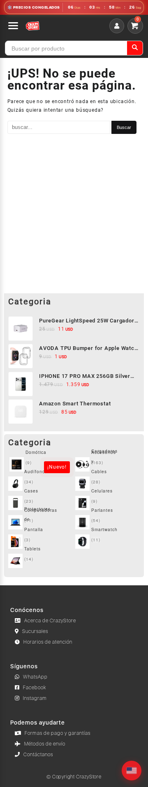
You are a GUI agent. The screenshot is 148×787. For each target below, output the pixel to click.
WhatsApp (35, 677)
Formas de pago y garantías (57, 733)
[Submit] (135, 48)
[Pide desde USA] (131, 770)
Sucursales (35, 631)
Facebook (34, 687)
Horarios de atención (47, 642)
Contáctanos (38, 754)
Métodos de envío (44, 744)
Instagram (35, 698)
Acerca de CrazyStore (50, 621)
